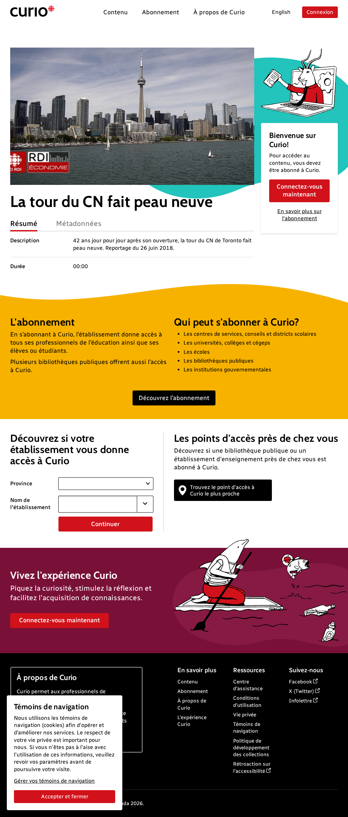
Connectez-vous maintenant (300, 190)
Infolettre (300, 701)
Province (21, 483)
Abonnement (192, 691)
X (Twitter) (301, 691)
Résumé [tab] (23, 223)
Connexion (320, 12)
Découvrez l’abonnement (174, 398)
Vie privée (244, 715)
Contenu (187, 682)
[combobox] (98, 504)
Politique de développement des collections (251, 748)
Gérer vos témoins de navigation (54, 781)
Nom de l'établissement (30, 503)
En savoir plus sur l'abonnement (299, 215)
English (281, 12)
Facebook (300, 682)
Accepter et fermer (64, 796)
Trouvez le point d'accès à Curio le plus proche (222, 490)
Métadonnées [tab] (79, 223)
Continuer (105, 524)
